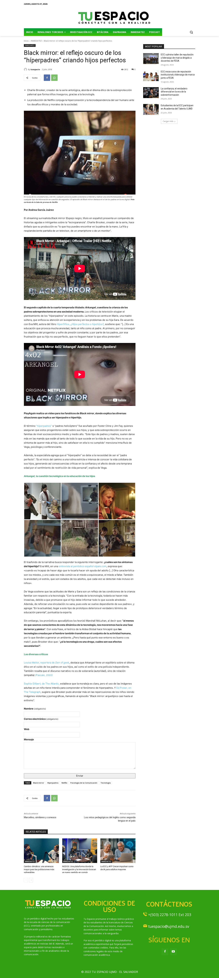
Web (26, 729)
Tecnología (106, 783)
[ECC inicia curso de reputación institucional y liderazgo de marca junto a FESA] (151, 75)
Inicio (26, 40)
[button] (191, 32)
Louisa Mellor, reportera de (46, 662)
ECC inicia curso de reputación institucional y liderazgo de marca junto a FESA (178, 74)
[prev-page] (26, 880)
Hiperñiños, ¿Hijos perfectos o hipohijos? (80, 324)
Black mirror (38, 783)
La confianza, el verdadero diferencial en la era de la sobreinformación (174, 91)
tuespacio (35, 69)
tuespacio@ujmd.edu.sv (168, 926)
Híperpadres (52, 783)
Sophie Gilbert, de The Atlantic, (41, 683)
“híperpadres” (44, 425)
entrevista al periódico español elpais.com (82, 566)
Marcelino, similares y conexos (40, 817)
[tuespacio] (26, 69)
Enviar (79, 775)
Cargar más (168, 121)
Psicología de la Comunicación (83, 783)
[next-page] (31, 880)
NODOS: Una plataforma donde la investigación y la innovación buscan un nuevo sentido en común (79, 869)
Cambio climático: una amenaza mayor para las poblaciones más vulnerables (39, 869)
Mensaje (29, 739)
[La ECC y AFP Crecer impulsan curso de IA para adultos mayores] (117, 850)
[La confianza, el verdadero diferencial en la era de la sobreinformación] (151, 92)
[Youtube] (173, 951)
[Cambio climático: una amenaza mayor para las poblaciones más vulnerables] (41, 850)
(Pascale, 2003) (44, 675)
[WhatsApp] (54, 77)
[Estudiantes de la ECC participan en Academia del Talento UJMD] (151, 109)
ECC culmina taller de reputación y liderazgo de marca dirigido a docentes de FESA (177, 57)
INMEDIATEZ (36, 40)
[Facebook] (47, 77)
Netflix (64, 783)
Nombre (35, 708)
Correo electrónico (41, 718)
